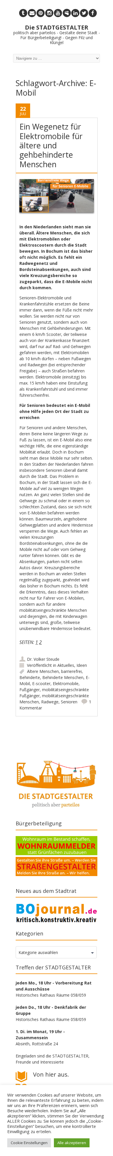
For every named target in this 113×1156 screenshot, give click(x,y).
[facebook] (92, 13)
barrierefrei (71, 671)
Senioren (69, 701)
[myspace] (66, 13)
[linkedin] (75, 13)
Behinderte (29, 677)
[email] (32, 13)
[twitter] (84, 13)
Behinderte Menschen (62, 677)
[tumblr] (23, 13)
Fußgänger (29, 689)
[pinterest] (40, 13)
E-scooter (41, 683)
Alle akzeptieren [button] (71, 1142)
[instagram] (49, 13)
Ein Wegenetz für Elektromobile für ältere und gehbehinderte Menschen (51, 145)
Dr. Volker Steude (43, 659)
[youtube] (58, 13)
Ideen (81, 665)
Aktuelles (65, 665)
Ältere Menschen (43, 671)
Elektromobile (66, 683)
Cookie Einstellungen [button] (29, 1142)
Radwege (50, 701)
